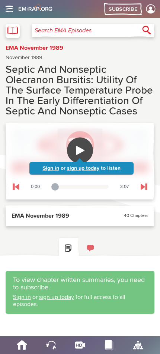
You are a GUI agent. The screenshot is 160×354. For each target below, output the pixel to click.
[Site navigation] (9, 8)
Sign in (51, 168)
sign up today (83, 168)
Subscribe (123, 9)
